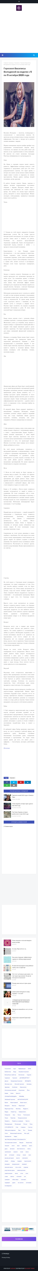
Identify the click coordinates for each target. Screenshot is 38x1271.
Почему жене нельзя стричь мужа (21, 983)
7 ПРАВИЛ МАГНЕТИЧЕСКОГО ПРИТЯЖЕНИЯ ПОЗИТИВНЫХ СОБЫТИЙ (21, 1002)
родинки (26, 1167)
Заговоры (29, 1084)
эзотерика (28, 1182)
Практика (13, 1118)
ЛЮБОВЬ (21, 1096)
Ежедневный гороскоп (16, 1081)
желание (12, 1149)
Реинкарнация (8, 1124)
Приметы (7, 1121)
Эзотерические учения (11, 1142)
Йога (28, 1090)
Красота (18, 1093)
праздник (7, 1164)
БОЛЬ (29, 1068)
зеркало (15, 1152)
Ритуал (25, 1124)
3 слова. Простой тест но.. (19, 949)
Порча (6, 1118)
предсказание (15, 1164)
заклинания (8, 1152)
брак (18, 1145)
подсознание (27, 1161)
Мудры (6, 1112)
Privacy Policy (6, 1257)
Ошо (14, 1115)
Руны (31, 1124)
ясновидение (8, 1186)
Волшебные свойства (10, 1075)
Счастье (30, 1127)
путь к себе (18, 1167)
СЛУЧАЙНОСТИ (9, 1127)
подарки (19, 1161)
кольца (18, 1155)
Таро (19, 1130)
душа (6, 1149)
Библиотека (8, 1072)
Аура (14, 1068)
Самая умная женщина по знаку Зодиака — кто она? (21, 992)
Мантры (14, 1105)
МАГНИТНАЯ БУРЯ (23, 1099)
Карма (6, 1093)
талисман (23, 1179)
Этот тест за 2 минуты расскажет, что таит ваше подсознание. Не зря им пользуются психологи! (22, 976)
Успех (6, 1133)
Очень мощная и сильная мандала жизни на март (21, 941)
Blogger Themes (29, 1268)
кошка (24, 1155)
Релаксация (18, 1124)
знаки (21, 1152)
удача (13, 1182)
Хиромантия (8, 1136)
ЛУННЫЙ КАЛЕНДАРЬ (11, 1096)
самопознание (8, 1173)
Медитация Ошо (9, 1108)
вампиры (24, 1145)
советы (12, 1176)
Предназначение (22, 1118)
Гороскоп (16, 63)
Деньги (6, 1081)
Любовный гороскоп (10, 1099)
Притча (27, 1121)
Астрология (8, 1068)
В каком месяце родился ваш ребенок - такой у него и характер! (23, 966)
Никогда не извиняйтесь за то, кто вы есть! (22, 1010)
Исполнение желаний (10, 1090)
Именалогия (23, 1087)
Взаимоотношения (24, 1072)
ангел (13, 1145)
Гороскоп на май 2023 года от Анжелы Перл (22, 796)
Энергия (7, 1145)
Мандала (7, 1105)
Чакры (15, 1136)
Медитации (22, 1105)
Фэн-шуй (26, 1133)
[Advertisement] (19, 32)
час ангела (20, 1182)
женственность (21, 1149)
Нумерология (22, 1112)
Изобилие (14, 1087)
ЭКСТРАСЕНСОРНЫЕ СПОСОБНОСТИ (15, 1139)
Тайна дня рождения (10, 1130)
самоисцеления (21, 1170)
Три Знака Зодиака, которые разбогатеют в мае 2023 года (20, 813)
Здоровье (7, 1087)
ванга (30, 1145)
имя (6, 1155)
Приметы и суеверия (17, 1121)
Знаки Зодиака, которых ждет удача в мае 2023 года (22, 804)
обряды (13, 1161)
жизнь (29, 1149)
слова (6, 1176)
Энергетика (29, 1142)
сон (25, 1176)
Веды (14, 1072)
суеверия (7, 1179)
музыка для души (9, 1158)
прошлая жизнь (9, 1167)
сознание (19, 1176)
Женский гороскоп (19, 1084)
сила (27, 1173)
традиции (7, 1182)
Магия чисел (23, 1102)
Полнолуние (26, 1115)
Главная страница (8, 63)
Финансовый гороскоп (16, 1133)
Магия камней (14, 1102)
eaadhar (12, 1268)
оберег (6, 1161)
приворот (24, 1164)
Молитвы (18, 1108)
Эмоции (21, 1142)
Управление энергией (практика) (21, 1018)
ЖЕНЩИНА (28, 1081)
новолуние (25, 1158)
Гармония (7, 1078)
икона (27, 1152)
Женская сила (8, 1084)
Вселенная (21, 1075)
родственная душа (10, 1170)
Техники (30, 1130)
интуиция (11, 1155)
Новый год (13, 1112)
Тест (24, 1130)
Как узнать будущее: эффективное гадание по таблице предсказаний (22, 958)
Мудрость (25, 1108)
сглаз (21, 1173)
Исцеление (22, 1090)
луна (29, 1155)
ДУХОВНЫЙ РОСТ (24, 1078)
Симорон (23, 1127)
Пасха (19, 1115)
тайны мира (15, 1179)
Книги (12, 1093)
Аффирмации (22, 1068)
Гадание (29, 1075)
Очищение (7, 1115)
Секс (17, 1127)
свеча (16, 1173)
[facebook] (19, 1)
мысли (18, 1158)
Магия (6, 1102)
